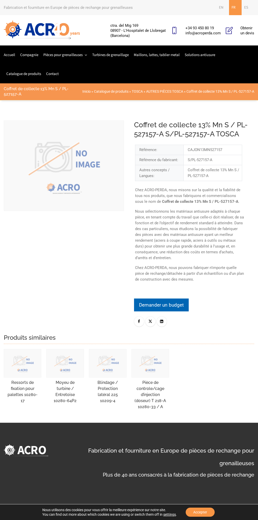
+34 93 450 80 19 (199, 28)
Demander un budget (161, 305)
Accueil (9, 55)
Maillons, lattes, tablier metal (157, 55)
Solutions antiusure (200, 55)
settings (169, 514)
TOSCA (137, 91)
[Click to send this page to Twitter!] (150, 321)
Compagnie (29, 55)
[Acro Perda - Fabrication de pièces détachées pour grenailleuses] (42, 30)
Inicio (86, 91)
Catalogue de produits (23, 74)
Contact (52, 74)
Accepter (200, 512)
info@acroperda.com (203, 33)
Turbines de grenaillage (110, 55)
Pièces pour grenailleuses (63, 55)
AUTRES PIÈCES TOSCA (164, 91)
